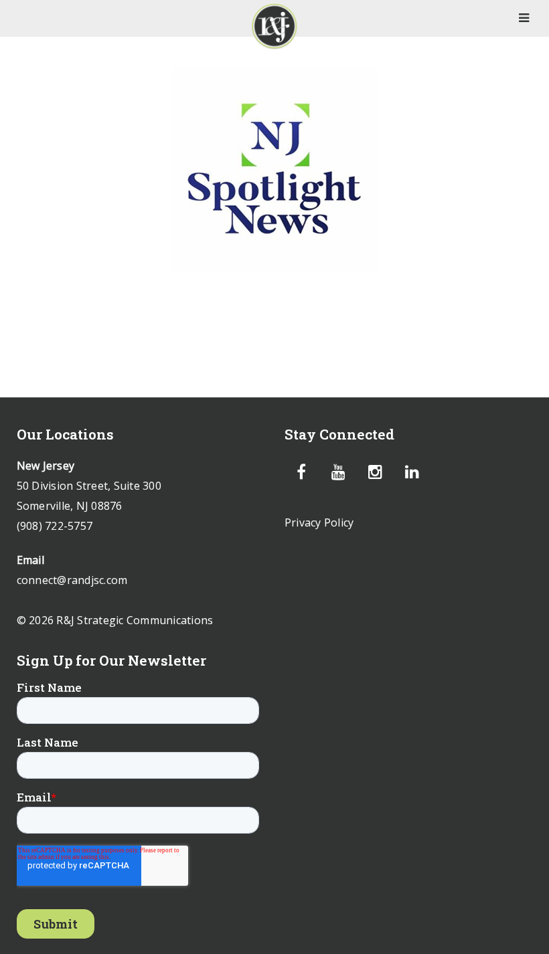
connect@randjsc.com (72, 580)
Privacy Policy (319, 522)
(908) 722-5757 (55, 525)
